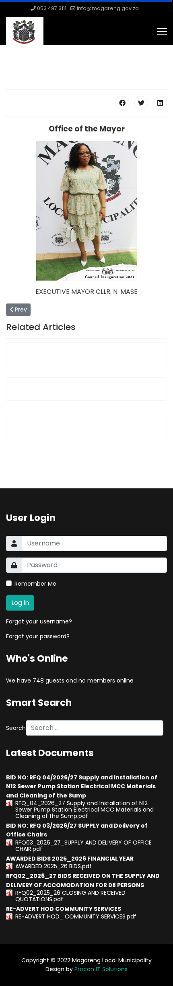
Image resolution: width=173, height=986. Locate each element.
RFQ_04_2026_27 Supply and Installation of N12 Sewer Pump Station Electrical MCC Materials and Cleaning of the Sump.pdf (84, 809)
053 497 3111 (51, 8)
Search (16, 728)
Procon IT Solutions (101, 969)
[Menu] (162, 31)
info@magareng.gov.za (108, 8)
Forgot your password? (38, 636)
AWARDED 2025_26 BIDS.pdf (53, 866)
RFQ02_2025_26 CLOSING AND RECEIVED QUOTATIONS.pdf (70, 896)
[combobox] (94, 728)
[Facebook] (122, 103)
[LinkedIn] (160, 103)
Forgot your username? (39, 621)
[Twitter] (141, 103)
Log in (20, 602)
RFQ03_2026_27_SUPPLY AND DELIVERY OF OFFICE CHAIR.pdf (83, 845)
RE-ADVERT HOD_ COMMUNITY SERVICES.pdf (75, 916)
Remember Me (35, 584)
